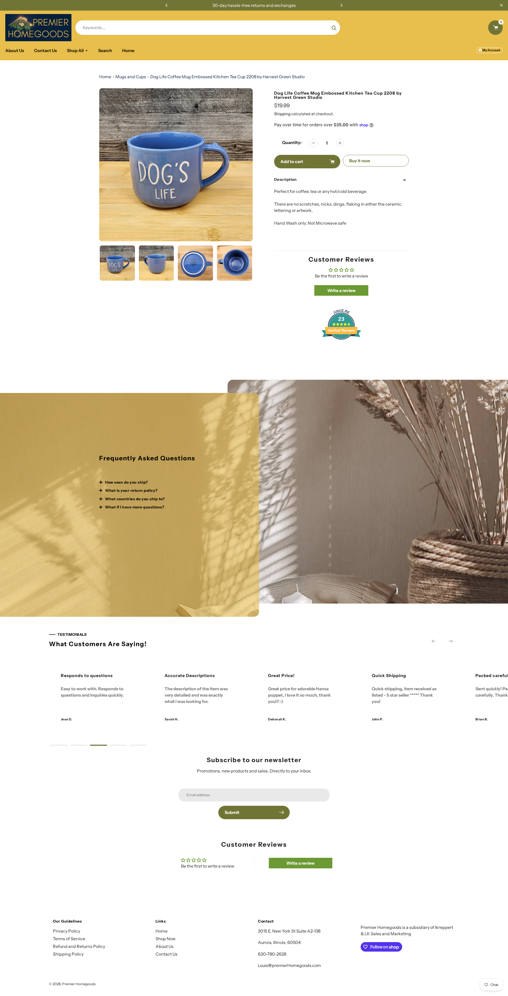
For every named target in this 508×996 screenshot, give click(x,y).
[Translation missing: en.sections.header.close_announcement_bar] (501, 5)
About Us (165, 946)
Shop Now (165, 938)
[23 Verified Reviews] (341, 348)
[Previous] (166, 5)
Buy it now (359, 160)
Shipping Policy (68, 954)
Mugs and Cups (130, 76)
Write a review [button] (341, 290)
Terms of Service (69, 938)
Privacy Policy (66, 931)
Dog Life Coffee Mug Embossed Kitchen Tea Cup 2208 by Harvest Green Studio (227, 76)
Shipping (282, 113)
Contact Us (167, 954)
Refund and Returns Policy (79, 946)
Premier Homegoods (79, 984)
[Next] (341, 5)
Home (105, 76)
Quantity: (292, 142)
